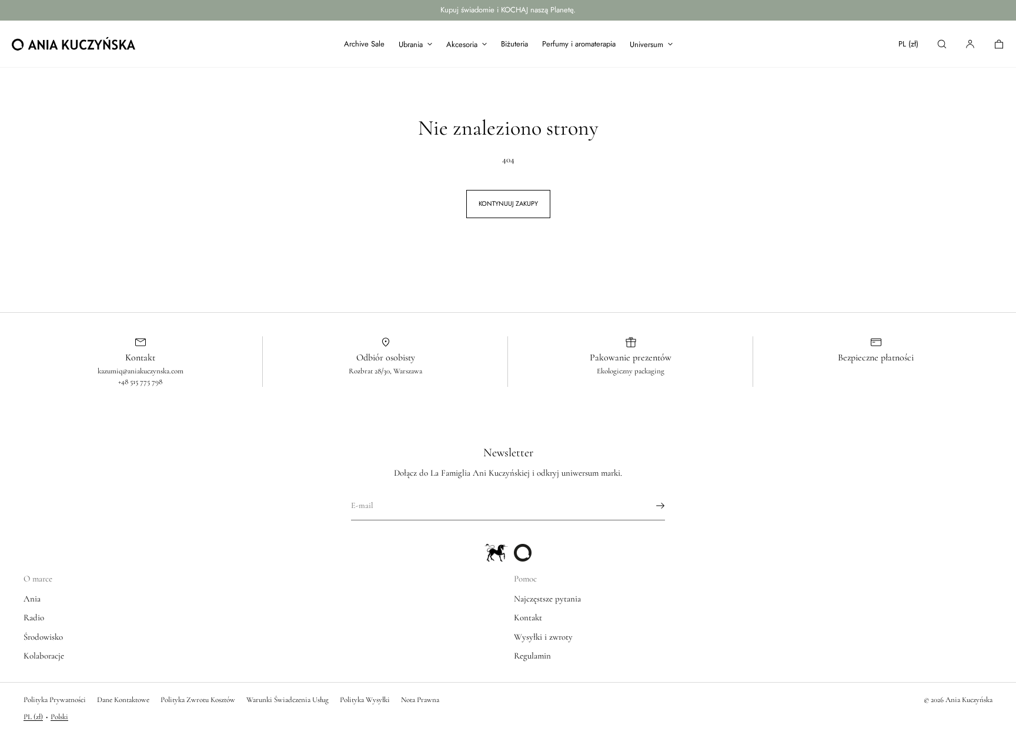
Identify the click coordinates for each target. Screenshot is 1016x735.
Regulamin (532, 655)
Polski (59, 716)
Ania (32, 598)
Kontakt (528, 617)
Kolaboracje (44, 655)
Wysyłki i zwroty (543, 637)
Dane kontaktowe (123, 699)
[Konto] (970, 44)
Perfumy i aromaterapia (579, 43)
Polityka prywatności (55, 699)
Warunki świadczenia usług (287, 699)
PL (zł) (908, 43)
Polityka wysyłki (365, 699)
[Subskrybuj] (650, 506)
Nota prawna (420, 699)
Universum (646, 44)
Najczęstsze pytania (547, 598)
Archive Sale (364, 43)
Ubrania (411, 44)
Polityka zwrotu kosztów (198, 699)
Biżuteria (514, 43)
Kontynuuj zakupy (508, 203)
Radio (34, 617)
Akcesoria (461, 44)
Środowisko (43, 637)
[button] (942, 44)
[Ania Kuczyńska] (73, 44)
